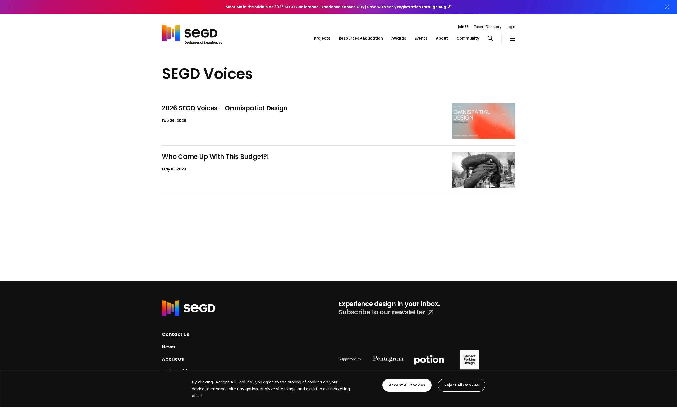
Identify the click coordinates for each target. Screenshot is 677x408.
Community (467, 38)
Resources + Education (361, 38)
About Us (173, 358)
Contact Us (175, 334)
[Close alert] (666, 7)
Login (510, 26)
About (442, 38)
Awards (398, 38)
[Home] (192, 33)
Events (421, 38)
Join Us (464, 26)
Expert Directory (487, 26)
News (168, 346)
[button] (494, 38)
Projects (322, 38)
